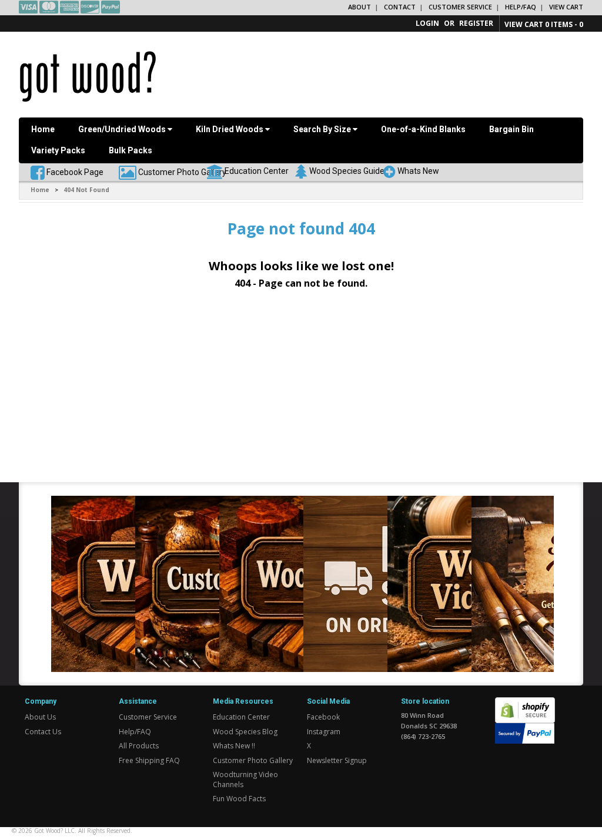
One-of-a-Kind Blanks (423, 129)
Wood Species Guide (346, 170)
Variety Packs (58, 150)
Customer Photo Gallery (182, 171)
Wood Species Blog (245, 732)
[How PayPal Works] (524, 733)
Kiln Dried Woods (230, 129)
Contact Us (43, 732)
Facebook (323, 717)
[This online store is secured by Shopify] (525, 703)
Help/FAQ (520, 6)
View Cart (566, 6)
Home (43, 129)
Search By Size (323, 129)
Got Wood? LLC (54, 830)
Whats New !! (234, 746)
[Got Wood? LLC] (88, 75)
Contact (400, 6)
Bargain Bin (511, 129)
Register (476, 23)
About (359, 6)
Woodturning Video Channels (245, 779)
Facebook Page (74, 171)
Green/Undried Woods (123, 129)
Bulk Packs (130, 150)
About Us (40, 717)
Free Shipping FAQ (149, 760)
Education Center (257, 170)
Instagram (323, 732)
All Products (139, 746)
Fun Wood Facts (239, 799)
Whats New (418, 170)
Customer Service (460, 6)
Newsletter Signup (337, 760)
